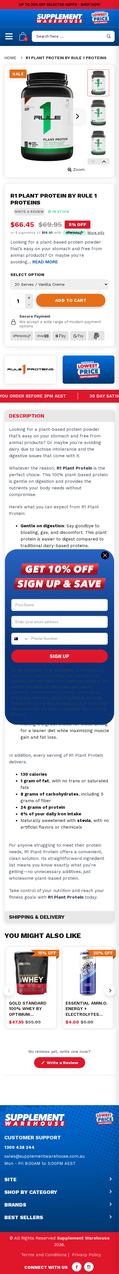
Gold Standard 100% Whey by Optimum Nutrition (28, 1009)
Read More (45, 262)
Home (10, 57)
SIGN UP (59, 656)
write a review (29, 212)
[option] (31, 973)
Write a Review (65, 1064)
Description (26, 416)
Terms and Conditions (44, 1254)
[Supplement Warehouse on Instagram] (89, 1266)
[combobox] (20, 638)
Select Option (27, 274)
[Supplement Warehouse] (59, 18)
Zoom (79, 169)
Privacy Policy (86, 1254)
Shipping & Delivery (36, 917)
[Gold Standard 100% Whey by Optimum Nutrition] (31, 973)
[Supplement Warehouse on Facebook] (76, 1266)
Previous (93, 161)
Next (103, 161)
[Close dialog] (105, 555)
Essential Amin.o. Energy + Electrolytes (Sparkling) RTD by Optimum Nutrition (86, 1009)
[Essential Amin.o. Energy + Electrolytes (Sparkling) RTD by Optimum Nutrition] (87, 973)
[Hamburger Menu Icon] (9, 38)
